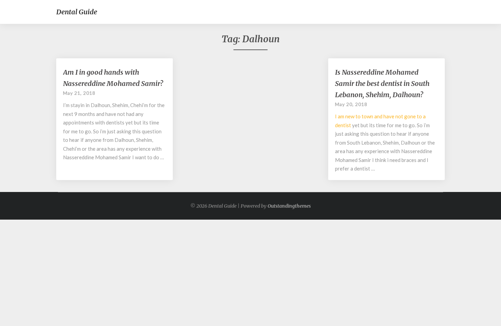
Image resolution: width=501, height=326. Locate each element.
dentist (343, 125)
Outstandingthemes (289, 206)
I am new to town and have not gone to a (380, 116)
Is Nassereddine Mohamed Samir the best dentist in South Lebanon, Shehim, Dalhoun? (382, 83)
